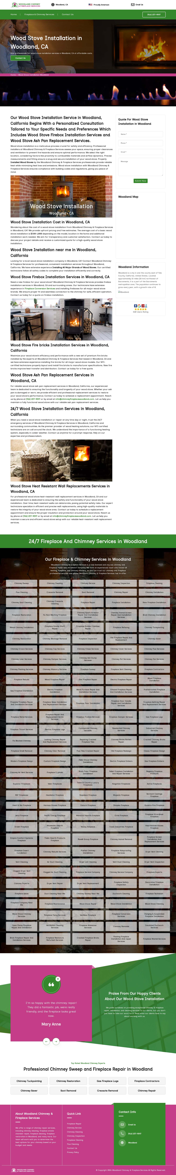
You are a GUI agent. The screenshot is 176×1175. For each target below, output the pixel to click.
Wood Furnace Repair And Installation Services (87, 690)
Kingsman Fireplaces (121, 784)
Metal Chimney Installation (22, 627)
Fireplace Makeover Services (88, 926)
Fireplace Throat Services (21, 729)
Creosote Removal (55, 592)
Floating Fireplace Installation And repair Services (121, 938)
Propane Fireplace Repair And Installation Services (21, 703)
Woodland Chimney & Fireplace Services (130, 1170)
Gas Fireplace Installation (21, 691)
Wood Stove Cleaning (154, 904)
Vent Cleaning (22, 862)
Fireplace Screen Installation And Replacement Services (154, 839)
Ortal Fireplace (121, 815)
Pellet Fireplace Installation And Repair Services (121, 772)
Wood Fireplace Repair (55, 679)
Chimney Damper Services (54, 659)
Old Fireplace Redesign (121, 751)
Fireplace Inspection (88, 639)
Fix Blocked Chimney (22, 741)
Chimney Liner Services (21, 659)
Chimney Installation (154, 592)
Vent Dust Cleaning (121, 862)
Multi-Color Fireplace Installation (88, 772)
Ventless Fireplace (88, 915)
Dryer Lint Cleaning (88, 862)
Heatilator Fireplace (55, 795)
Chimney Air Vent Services (21, 772)
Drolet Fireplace (22, 827)
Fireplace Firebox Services (87, 717)
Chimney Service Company (121, 872)
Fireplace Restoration (21, 615)
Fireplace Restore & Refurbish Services (55, 939)
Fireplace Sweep (88, 669)
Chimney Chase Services (88, 649)
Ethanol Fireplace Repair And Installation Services (121, 690)
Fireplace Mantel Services (154, 939)
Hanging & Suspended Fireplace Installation (154, 915)
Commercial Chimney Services (88, 729)
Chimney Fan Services (154, 659)
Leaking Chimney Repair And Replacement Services (55, 740)
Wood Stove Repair (88, 904)
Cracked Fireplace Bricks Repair (88, 939)
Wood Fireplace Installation (154, 679)
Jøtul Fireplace (21, 815)
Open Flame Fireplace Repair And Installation (21, 926)
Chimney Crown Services (22, 649)
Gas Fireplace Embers (154, 761)
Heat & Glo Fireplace (21, 805)
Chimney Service (88, 583)
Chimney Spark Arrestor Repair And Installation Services (88, 615)
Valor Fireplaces (55, 784)
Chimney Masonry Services (55, 669)
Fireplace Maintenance (55, 904)
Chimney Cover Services (121, 649)
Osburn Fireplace (88, 805)
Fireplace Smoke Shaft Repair (55, 627)
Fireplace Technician (154, 893)
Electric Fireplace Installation (54, 690)
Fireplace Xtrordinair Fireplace (154, 815)
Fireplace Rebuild (21, 679)
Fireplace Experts (154, 872)
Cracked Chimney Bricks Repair (154, 740)
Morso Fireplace (88, 827)
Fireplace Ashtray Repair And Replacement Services (154, 703)
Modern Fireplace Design (22, 761)
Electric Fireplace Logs (55, 729)
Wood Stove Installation (121, 904)
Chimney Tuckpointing (154, 627)
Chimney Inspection (121, 583)
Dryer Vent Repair (55, 883)
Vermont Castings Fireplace (154, 795)
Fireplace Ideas (21, 893)
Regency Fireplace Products (154, 772)
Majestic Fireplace (121, 795)
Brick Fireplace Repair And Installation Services (21, 939)
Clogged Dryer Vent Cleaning (21, 872)
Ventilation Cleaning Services (54, 926)
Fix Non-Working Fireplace (54, 615)
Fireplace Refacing (121, 627)
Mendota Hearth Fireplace (88, 815)
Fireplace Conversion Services (121, 915)
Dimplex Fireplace (121, 805)
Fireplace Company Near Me (22, 903)
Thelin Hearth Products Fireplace (54, 839)
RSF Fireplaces (21, 795)
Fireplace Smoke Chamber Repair (88, 627)
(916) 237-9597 (154, 14)
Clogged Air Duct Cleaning (54, 872)
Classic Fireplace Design (154, 751)
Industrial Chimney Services (154, 729)
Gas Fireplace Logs (154, 717)
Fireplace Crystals (55, 772)
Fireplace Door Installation (88, 703)
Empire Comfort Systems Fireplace (21, 839)
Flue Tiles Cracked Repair (88, 751)
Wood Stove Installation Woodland (33, 75)
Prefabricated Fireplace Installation (154, 690)
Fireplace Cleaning (154, 583)
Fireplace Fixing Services (54, 915)
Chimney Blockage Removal (55, 639)
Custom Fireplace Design (55, 761)
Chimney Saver (154, 639)
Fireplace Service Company (88, 872)
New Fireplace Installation (154, 602)
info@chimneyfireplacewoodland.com (75, 399)
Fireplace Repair (88, 602)
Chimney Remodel (121, 926)
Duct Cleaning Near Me (54, 893)
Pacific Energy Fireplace (54, 815)
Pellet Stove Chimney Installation (88, 761)
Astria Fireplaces (154, 784)
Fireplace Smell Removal (21, 751)
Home (14, 14)
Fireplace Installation (121, 602)
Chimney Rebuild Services (54, 852)
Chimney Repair (121, 592)
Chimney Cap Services (55, 649)
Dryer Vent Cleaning (154, 852)
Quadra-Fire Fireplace (154, 805)
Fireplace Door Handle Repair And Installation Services (121, 703)
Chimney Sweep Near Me (88, 893)
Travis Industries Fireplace (121, 827)
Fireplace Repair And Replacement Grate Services (55, 716)
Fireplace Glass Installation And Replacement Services (55, 703)
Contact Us (67, 14)
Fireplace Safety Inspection (121, 883)
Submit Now (140, 181)
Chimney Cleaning (55, 583)
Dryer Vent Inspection (154, 862)
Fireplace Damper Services (121, 717)
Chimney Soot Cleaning (21, 602)
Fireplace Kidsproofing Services (121, 851)
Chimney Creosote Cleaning (55, 602)
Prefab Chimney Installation (88, 851)
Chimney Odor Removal (54, 751)
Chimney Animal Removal (121, 839)
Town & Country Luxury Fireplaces (88, 783)
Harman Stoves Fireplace (55, 805)
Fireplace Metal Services (21, 717)
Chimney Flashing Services (21, 669)
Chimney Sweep (21, 583)
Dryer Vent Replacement (88, 883)
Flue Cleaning (22, 592)
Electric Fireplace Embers (121, 761)
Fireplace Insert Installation (21, 851)
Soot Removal (88, 592)
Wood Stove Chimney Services (21, 915)
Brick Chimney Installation (154, 615)
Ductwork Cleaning (121, 893)
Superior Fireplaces (21, 784)
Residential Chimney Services (121, 729)
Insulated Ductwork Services (154, 926)
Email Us (139, 4)
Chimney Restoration (21, 639)
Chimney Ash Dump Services (88, 659)
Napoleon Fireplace (88, 795)
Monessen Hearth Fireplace (55, 826)
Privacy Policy (73, 1152)
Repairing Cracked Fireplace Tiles (88, 740)
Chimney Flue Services (154, 649)
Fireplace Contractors (154, 669)
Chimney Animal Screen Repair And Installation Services (121, 615)
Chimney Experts (21, 883)
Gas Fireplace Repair (88, 679)
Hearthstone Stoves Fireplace (154, 826)
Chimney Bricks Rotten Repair (121, 740)
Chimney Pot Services (121, 659)
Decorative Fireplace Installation (154, 883)
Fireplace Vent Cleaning (121, 669)
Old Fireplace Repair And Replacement (121, 638)
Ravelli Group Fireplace (88, 839)
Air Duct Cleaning (54, 862)
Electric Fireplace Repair (121, 679)
